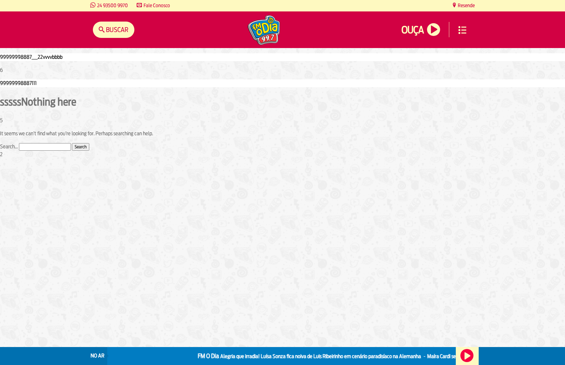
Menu (462, 30)
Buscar (116, 29)
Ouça (413, 30)
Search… (9, 146)
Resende (466, 5)
